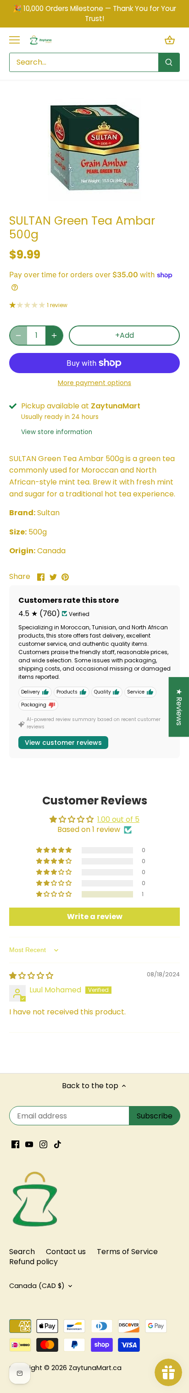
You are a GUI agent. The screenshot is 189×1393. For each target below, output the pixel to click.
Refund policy (33, 1261)
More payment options (94, 383)
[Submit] (168, 62)
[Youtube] (29, 1144)
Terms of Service (127, 1251)
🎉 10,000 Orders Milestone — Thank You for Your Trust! (94, 13)
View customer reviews (63, 742)
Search (22, 1251)
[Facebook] (15, 1144)
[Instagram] (43, 1144)
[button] (54, 894)
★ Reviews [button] (179, 706)
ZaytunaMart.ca (95, 1367)
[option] (94, 149)
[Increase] (54, 335)
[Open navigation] (14, 40)
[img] (31, 975)
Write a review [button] (94, 916)
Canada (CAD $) (37, 1286)
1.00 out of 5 (118, 819)
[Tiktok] (57, 1144)
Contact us (66, 1251)
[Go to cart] (169, 40)
